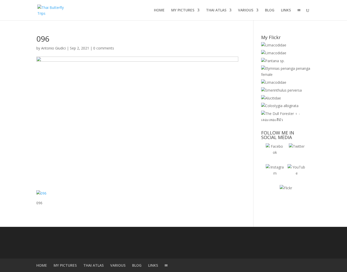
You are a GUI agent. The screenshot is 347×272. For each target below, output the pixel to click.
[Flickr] (286, 194)
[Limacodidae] (273, 45)
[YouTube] (297, 173)
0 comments (103, 48)
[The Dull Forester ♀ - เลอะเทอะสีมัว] (286, 119)
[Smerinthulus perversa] (281, 90)
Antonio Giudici (53, 48)
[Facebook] (275, 152)
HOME (159, 10)
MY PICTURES (182, 10)
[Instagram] (275, 173)
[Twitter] (297, 152)
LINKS (286, 10)
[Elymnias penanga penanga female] (286, 74)
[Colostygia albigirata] (279, 105)
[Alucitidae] (271, 98)
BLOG (269, 10)
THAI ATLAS (216, 10)
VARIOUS (245, 10)
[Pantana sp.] (273, 60)
